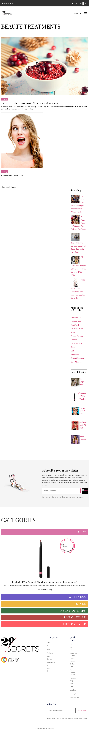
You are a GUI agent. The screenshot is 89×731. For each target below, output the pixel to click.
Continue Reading (44, 589)
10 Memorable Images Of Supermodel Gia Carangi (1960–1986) (78, 266)
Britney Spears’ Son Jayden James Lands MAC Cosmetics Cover (83, 411)
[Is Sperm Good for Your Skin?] (22, 140)
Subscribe (82, 710)
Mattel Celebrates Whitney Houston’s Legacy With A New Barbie (83, 439)
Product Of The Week (77, 330)
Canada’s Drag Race (76, 345)
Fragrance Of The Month (76, 323)
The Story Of (76, 317)
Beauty (5, 99)
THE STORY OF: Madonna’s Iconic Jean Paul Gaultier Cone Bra (78, 289)
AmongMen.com (77, 358)
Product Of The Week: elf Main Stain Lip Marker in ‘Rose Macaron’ (82, 396)
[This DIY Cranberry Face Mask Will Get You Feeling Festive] (44, 66)
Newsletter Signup (8, 3)
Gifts (73, 350)
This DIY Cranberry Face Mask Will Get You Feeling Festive (30, 103)
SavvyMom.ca (76, 362)
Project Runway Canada (77, 338)
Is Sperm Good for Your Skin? (12, 176)
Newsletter (75, 354)
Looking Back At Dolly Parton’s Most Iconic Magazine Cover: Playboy (83, 425)
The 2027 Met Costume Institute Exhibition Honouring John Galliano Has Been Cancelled (82, 382)
